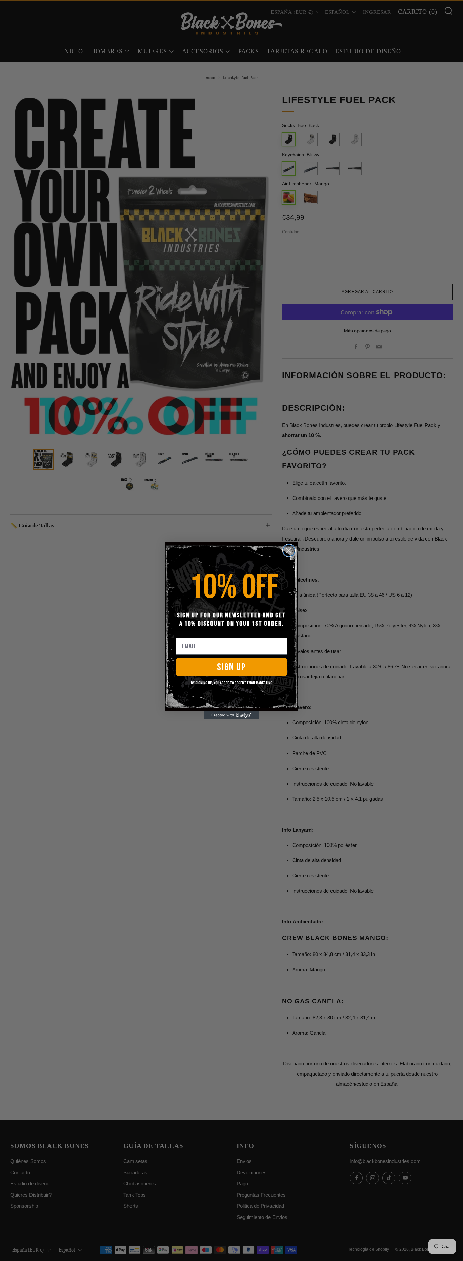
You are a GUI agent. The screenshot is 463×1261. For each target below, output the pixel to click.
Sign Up (231, 667)
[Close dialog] (289, 550)
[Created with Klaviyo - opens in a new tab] (231, 715)
